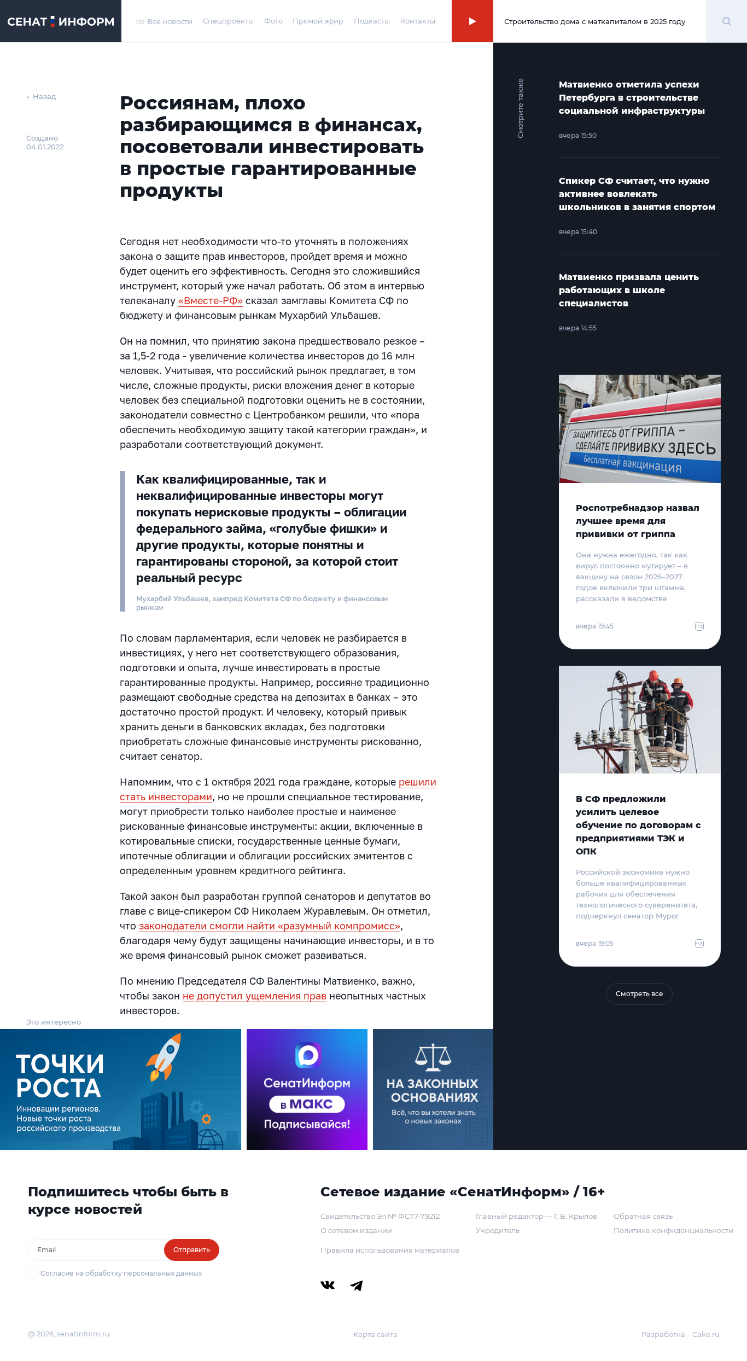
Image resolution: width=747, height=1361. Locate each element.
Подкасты (372, 20)
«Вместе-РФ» (210, 300)
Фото (273, 20)
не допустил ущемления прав (254, 996)
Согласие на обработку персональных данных (121, 1273)
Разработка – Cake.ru (680, 1334)
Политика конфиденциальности (673, 1230)
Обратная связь (643, 1216)
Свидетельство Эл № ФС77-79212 (380, 1216)
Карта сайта (375, 1334)
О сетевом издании (356, 1230)
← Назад (41, 96)
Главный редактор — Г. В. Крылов (536, 1216)
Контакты (417, 20)
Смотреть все (639, 994)
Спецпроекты (228, 20)
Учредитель (498, 1230)
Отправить (191, 1250)
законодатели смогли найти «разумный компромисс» (269, 926)
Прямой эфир (318, 20)
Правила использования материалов (389, 1250)
